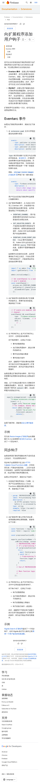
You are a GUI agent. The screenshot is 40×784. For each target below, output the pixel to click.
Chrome (4, 755)
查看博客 (5, 698)
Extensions (26, 9)
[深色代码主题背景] (30, 138)
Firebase (7, 17)
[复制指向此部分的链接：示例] (12, 432)
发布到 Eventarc (26, 439)
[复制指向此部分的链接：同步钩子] (20, 450)
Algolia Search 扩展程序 (13, 629)
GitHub (4, 689)
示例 (3, 682)
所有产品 (5, 765)
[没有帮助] (23, 24)
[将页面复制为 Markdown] (30, 39)
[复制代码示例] (34, 138)
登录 (35, 2)
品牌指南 (5, 735)
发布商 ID (22, 158)
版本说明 (5, 731)
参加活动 (5, 712)
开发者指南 (5, 676)
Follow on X (5, 705)
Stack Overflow (7, 725)
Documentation (9, 9)
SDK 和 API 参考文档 (8, 679)
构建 (8, 20)
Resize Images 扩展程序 (19, 436)
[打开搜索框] (26, 2)
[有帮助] (20, 24)
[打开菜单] (3, 2)
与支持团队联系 (7, 721)
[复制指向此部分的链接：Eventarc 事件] (28, 119)
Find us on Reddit (7, 702)
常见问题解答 (6, 738)
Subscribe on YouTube (9, 709)
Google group (6, 728)
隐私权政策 (10, 774)
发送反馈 (10, 28)
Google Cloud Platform (9, 762)
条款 (3, 774)
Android (4, 752)
